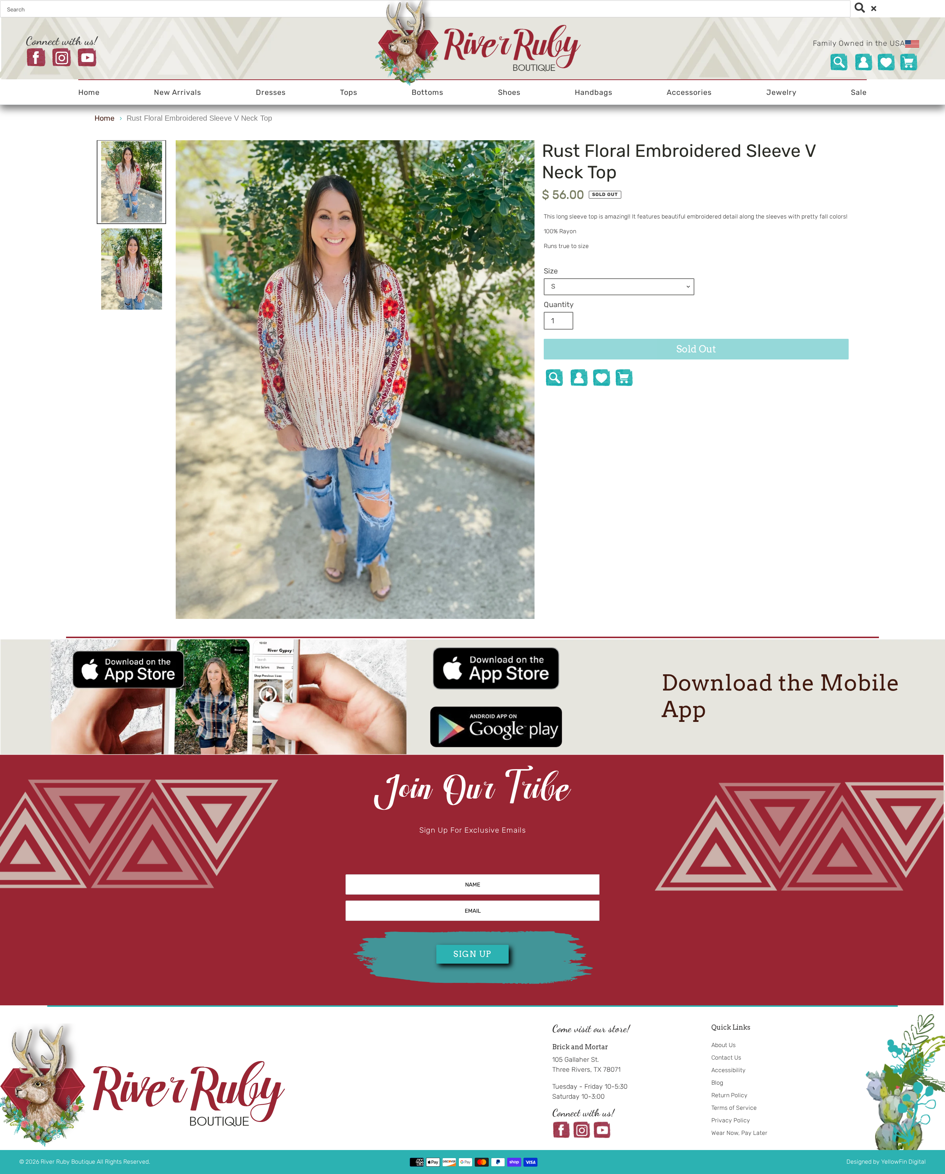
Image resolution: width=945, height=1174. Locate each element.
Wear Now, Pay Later (739, 1132)
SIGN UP (472, 954)
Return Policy (729, 1095)
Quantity (559, 304)
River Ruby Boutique (69, 1161)
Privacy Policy (730, 1120)
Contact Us (726, 1057)
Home (104, 118)
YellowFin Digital (903, 1161)
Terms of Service (734, 1107)
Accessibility (728, 1070)
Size (551, 270)
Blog (717, 1082)
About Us (723, 1045)
